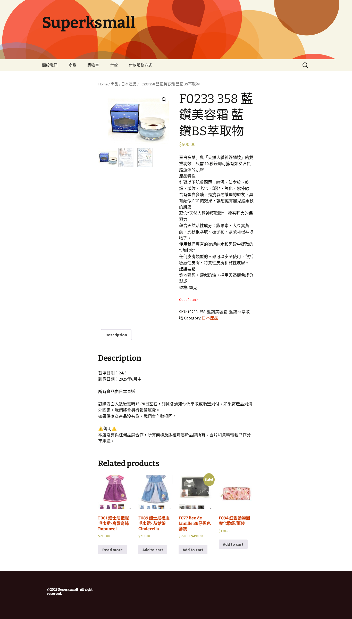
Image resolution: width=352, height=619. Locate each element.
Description (116, 334)
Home (103, 84)
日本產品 (129, 84)
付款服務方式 (140, 65)
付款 (114, 65)
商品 (72, 65)
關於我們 (49, 65)
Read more (112, 549)
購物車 (93, 65)
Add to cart (153, 549)
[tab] (116, 334)
